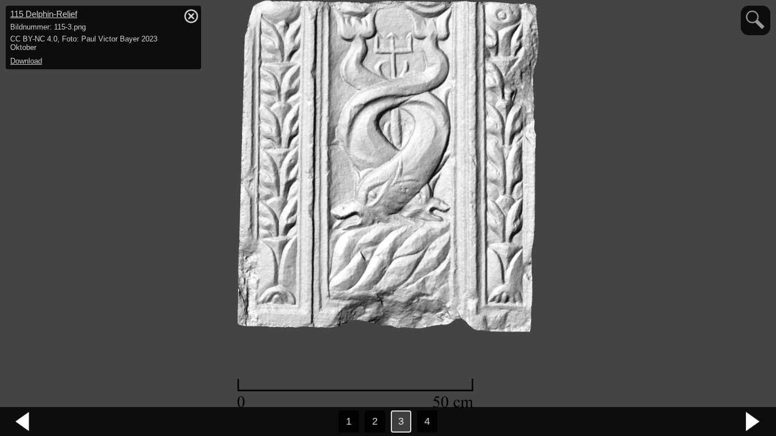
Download (26, 61)
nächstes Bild (753, 422)
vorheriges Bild (22, 422)
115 (43, 14)
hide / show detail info (191, 16)
